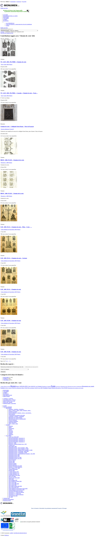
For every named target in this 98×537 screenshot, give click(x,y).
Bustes (17, 386)
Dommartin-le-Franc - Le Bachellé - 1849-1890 (19, 451)
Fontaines (40, 386)
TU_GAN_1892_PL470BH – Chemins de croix (13, 62)
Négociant (11, 430)
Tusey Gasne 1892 (5, 64)
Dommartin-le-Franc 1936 (14, 456)
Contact (7, 25)
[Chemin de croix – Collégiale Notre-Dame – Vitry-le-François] (9, 120)
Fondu (36, 386)
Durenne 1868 (12, 461)
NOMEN (5, 19)
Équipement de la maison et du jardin (75, 388)
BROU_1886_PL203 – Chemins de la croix (12, 160)
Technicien (11, 434)
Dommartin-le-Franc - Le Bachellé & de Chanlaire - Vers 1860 (22, 453)
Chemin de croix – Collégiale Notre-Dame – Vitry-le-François (17, 126)
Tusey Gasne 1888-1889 (14, 483)
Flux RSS (24, 1)
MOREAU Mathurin (8, 388)
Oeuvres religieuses (5, 129)
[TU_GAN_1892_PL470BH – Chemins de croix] (9, 55)
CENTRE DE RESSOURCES (20, 533)
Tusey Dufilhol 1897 (13, 480)
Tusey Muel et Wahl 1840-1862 (15, 486)
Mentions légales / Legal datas (9, 403)
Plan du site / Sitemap (7, 402)
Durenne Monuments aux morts (15, 465)
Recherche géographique (8, 499)
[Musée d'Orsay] (6, 521)
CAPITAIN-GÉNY (23, 386)
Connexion (18, 1)
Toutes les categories (7, 406)
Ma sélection (6, 20)
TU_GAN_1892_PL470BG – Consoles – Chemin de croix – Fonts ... (19, 93)
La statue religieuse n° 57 (14, 473)
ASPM (11, 533)
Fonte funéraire (12, 414)
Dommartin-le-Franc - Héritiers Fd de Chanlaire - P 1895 (20, 450)
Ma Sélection (6, 393)
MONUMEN (6, 17)
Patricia (10, 64)
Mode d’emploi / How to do (9, 401)
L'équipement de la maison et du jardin (17, 415)
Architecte (2, 386)
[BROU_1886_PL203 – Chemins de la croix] (9, 154)
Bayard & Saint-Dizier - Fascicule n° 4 (17, 440)
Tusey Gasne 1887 (12, 482)
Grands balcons (58, 386)
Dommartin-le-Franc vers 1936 (15, 458)
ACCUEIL (5, 14)
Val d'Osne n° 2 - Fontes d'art (15, 493)
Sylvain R (11, 129)
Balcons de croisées (7, 386)
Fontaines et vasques (46, 386)
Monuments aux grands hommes (15, 417)
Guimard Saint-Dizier (13, 469)
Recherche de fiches (5, 30)
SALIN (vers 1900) (38, 388)
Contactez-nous (6, 498)
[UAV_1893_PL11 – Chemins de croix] (9, 283)
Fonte (53, 386)
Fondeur (10, 429)
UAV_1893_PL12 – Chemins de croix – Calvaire (14, 258)
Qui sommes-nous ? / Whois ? (9, 399)
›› (10, 361)
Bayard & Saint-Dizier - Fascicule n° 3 (17, 439)
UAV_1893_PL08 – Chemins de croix (11, 351)
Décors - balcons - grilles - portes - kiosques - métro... (20, 410)
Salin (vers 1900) (12, 476)
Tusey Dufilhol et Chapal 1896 (15, 481)
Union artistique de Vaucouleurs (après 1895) (18, 488)
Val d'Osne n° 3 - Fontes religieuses (16, 494)
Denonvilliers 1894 (13, 446)
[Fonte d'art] (2, 521)
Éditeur (10, 427)
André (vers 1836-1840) (14, 436)
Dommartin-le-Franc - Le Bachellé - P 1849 (18, 452)
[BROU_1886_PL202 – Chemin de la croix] (9, 187)
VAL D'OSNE (64, 388)
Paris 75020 (24, 388)
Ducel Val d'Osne (12, 459)
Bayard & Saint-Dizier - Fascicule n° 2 (17, 438)
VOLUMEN (6, 18)
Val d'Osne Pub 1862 (13, 495)
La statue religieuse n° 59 (14, 474)
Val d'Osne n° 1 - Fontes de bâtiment (16, 492)
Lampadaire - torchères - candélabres (16, 416)
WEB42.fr (6, 535)
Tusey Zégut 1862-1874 (14, 487)
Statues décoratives (56, 388)
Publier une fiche (4, 8)
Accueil (2, 31)
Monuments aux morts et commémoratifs (17, 418)
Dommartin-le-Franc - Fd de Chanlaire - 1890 (18, 447)
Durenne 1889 (12, 462)
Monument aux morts (64, 386)
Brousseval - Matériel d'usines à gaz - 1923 (18, 444)
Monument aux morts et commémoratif (75, 386)
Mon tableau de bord (7, 395)
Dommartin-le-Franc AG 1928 (15, 457)
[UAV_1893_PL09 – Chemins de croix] (9, 314)
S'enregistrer (13, 1)
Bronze (13, 386)
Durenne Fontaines (13, 464)
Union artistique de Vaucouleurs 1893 (9, 229)
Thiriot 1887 (11, 479)
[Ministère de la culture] (12, 521)
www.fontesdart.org (10, 23)
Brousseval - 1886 (4, 162)
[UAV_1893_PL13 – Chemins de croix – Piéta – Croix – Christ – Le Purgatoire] (9, 220)
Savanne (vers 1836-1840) (14, 477)
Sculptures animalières (13, 421)
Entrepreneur (11, 428)
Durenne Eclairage (12, 463)
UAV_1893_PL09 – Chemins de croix (11, 320)
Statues (50, 388)
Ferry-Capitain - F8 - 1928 (14, 468)
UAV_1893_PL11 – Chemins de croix (11, 289)
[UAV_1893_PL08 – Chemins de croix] (9, 345)
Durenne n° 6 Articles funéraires (15, 467)
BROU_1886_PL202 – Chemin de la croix (12, 193)
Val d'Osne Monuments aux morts (16, 491)
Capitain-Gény (12, 445)
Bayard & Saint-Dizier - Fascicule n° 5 (17, 441)
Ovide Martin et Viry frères (14, 475)
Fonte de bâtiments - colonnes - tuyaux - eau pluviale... (20, 412)
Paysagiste (11, 432)
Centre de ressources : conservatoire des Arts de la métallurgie (19, 24)
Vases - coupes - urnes (13, 423)
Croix (29, 386)
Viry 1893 (11, 497)
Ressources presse (7, 500)
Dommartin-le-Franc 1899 (14, 454)
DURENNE (33, 386)
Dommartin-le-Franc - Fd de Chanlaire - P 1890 (19, 448)
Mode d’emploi (6, 396)
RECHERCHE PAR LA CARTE (10, 15)
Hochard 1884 (12, 470)
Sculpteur (45, 388)
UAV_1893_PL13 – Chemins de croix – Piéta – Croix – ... (16, 227)
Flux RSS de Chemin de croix (7, 33)
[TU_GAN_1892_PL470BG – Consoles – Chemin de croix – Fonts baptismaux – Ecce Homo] (9, 87)
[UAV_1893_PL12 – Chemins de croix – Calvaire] (9, 252)
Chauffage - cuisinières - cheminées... (16, 409)
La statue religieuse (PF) (14, 471)
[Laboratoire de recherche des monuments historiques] (17, 521)
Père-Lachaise (31, 388)
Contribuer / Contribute (8, 398)
